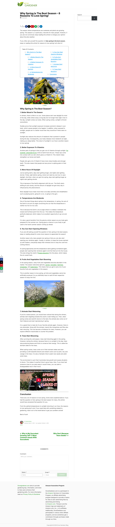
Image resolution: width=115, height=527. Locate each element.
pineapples (23, 267)
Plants (21, 425)
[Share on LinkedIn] (41, 26)
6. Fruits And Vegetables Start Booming (56, 59)
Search (79, 15)
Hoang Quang (28, 421)
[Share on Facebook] (26, 26)
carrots (47, 265)
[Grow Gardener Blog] (41, 4)
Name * (24, 472)
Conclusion (53, 74)
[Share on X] (29, 26)
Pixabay (45, 105)
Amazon (50, 493)
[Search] (94, 18)
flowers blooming (43, 253)
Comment (23, 454)
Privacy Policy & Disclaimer (31, 494)
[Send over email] (35, 26)
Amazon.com (51, 504)
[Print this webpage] (38, 26)
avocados (54, 265)
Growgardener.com (24, 485)
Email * (47, 472)
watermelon (34, 267)
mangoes (60, 265)
